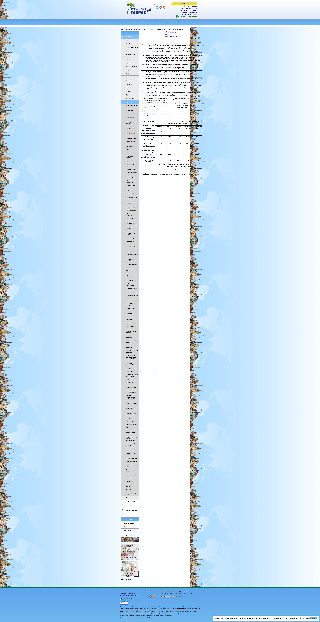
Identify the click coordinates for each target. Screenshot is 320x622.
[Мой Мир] (177, 596)
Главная (122, 29)
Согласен (313, 618)
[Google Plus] (180, 596)
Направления (129, 29)
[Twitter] (173, 596)
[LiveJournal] (179, 596)
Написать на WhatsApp (187, 16)
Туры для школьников (148, 29)
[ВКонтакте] (171, 596)
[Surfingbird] (182, 596)
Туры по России (137, 29)
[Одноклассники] (175, 596)
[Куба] (130, 539)
